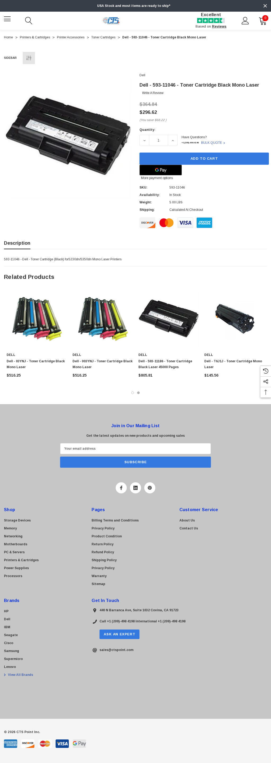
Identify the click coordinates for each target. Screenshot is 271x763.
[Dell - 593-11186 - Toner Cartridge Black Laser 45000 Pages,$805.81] (168, 318)
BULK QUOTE (211, 143)
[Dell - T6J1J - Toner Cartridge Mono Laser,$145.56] (234, 318)
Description (17, 243)
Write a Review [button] (153, 93)
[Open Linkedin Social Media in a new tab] (135, 487)
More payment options (157, 178)
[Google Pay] (160, 170)
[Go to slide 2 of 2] (138, 392)
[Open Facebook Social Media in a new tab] (121, 487)
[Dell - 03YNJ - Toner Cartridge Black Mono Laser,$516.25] (37, 318)
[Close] (265, 6)
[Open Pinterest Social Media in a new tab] (149, 487)
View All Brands (20, 675)
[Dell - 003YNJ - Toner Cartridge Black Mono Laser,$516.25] (103, 318)
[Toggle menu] (8, 20)
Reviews (219, 26)
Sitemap (98, 584)
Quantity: (147, 130)
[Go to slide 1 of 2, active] (132, 392)
